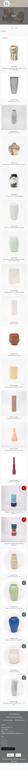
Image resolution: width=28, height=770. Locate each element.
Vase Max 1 (14, 545)
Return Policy (4, 743)
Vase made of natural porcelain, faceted (14, 227)
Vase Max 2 (14, 513)
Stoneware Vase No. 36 (14, 132)
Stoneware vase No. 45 (14, 101)
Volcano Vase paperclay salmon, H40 (14, 450)
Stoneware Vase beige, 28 (14, 576)
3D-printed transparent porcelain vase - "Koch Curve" (14, 703)
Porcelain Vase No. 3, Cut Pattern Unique (14, 292)
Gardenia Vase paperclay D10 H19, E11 (14, 387)
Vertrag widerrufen (8, 749)
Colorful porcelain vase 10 (14, 355)
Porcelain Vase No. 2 (14, 323)
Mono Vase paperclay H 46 (14, 418)
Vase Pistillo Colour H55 (14, 481)
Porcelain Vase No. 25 (14, 671)
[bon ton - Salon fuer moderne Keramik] (13, 3)
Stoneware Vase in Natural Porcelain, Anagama (14, 164)
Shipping (3, 742)
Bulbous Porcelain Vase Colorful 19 (14, 608)
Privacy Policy (4, 740)
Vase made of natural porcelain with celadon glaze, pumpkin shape (14, 260)
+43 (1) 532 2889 (8, 731)
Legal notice (4, 745)
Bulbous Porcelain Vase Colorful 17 (14, 640)
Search (3, 739)
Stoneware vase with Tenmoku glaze (14, 196)
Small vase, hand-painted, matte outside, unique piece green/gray (14, 69)
